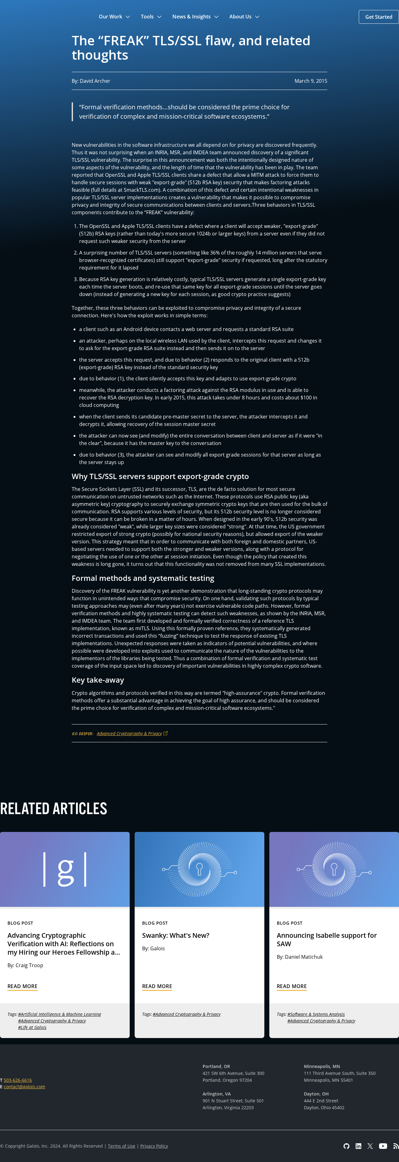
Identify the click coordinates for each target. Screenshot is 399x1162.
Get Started (378, 16)
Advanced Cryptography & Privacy (129, 733)
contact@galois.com (24, 1087)
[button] (115, 17)
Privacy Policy (154, 1146)
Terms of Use (121, 1146)
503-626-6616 (18, 1080)
